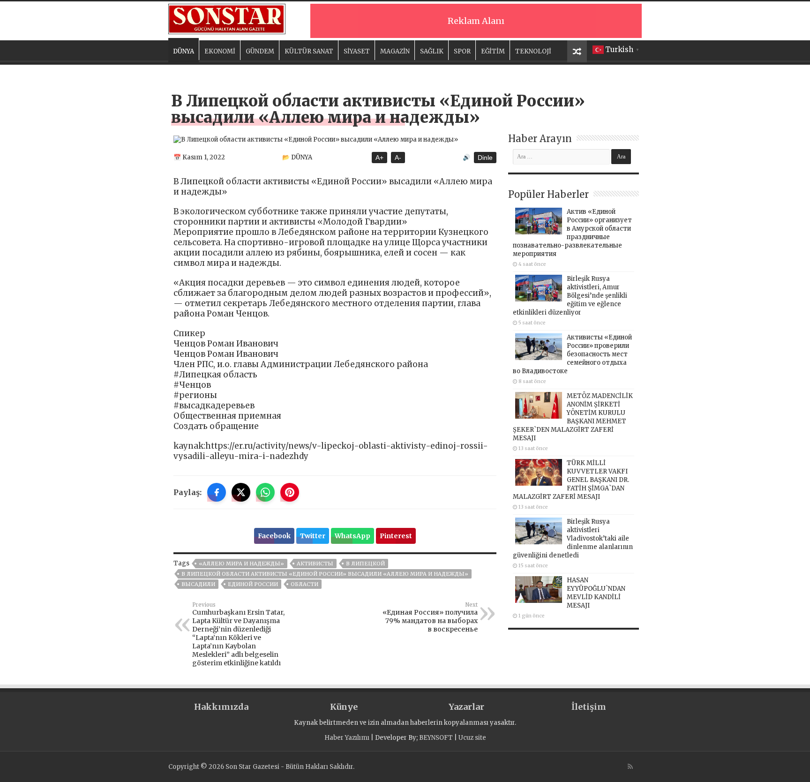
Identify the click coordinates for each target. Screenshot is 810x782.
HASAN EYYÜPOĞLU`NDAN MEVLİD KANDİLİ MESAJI (596, 592)
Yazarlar (466, 706)
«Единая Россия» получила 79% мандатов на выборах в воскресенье (430, 617)
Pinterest (396, 536)
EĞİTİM (493, 51)
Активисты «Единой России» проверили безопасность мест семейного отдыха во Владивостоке (572, 354)
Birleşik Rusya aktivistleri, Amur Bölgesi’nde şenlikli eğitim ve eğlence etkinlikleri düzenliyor (570, 295)
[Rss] (630, 766)
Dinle (485, 157)
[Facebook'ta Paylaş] (216, 492)
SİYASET (357, 51)
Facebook (274, 536)
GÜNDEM (260, 51)
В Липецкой (365, 563)
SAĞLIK (431, 51)
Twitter (312, 536)
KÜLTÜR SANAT (309, 51)
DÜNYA (183, 51)
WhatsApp (352, 536)
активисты (315, 563)
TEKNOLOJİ (533, 51)
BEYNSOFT (436, 738)
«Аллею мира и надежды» (241, 563)
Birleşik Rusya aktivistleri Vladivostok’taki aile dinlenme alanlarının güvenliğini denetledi (573, 538)
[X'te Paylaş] (241, 492)
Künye (344, 706)
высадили (198, 584)
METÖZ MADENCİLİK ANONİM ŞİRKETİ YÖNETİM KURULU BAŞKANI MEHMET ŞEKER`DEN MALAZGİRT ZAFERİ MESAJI (573, 417)
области (304, 584)
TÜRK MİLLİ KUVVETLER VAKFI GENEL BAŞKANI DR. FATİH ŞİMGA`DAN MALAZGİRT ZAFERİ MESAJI (571, 480)
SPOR (462, 51)
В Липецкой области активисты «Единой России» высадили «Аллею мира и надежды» (324, 574)
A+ (379, 157)
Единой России (253, 584)
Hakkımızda (221, 706)
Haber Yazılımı (346, 738)
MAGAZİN (395, 51)
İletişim (588, 706)
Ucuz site (472, 738)
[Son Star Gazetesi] (226, 17)
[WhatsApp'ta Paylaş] (265, 492)
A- (398, 157)
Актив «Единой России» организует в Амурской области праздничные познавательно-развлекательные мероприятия (572, 233)
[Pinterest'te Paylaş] (289, 492)
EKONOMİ (219, 51)
